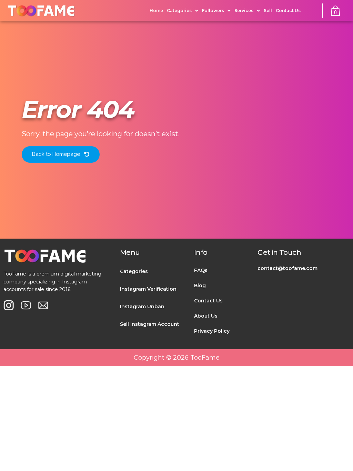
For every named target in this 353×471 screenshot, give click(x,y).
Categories (134, 271)
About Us (206, 316)
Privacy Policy (212, 331)
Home (156, 10)
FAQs (201, 270)
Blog (200, 285)
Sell (268, 10)
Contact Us (288, 10)
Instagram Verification (148, 289)
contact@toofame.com (287, 268)
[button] (61, 154)
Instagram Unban (142, 306)
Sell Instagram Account (149, 324)
